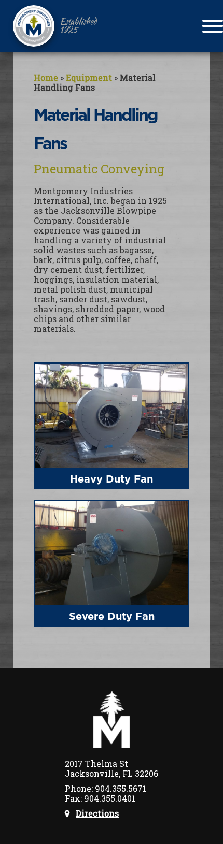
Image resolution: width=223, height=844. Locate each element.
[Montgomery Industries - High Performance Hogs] (33, 26)
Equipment (89, 77)
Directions (97, 813)
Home (46, 77)
